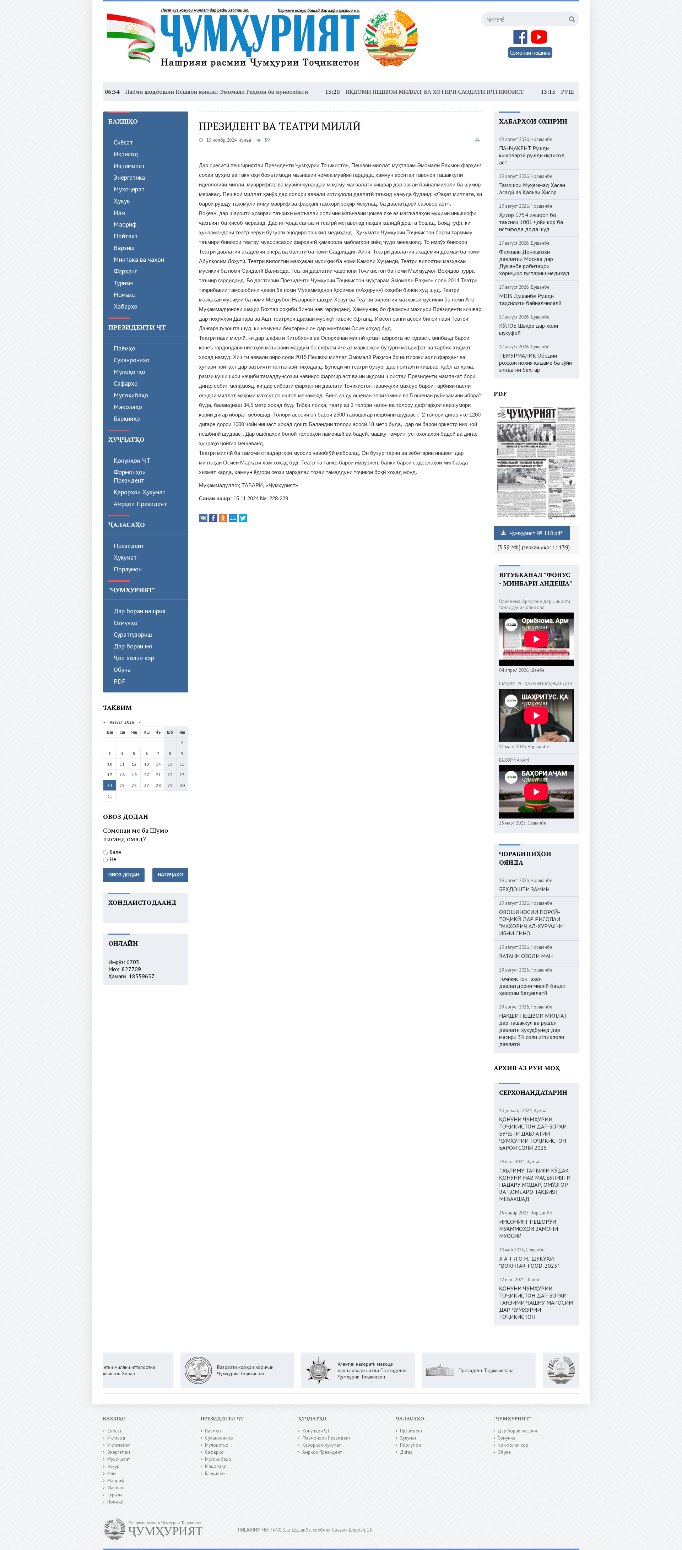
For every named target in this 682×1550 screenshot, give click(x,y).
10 (109, 764)
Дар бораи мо (133, 646)
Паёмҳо (124, 348)
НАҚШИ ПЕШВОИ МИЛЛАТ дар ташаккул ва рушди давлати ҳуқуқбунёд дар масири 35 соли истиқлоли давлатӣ (533, 1030)
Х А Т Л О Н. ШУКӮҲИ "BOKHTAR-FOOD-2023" (529, 1262)
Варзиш (124, 248)
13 (146, 764)
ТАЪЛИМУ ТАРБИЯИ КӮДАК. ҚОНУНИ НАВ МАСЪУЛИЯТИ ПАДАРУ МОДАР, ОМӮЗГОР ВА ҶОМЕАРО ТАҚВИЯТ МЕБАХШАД (534, 1184)
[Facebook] (213, 518)
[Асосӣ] (264, 42)
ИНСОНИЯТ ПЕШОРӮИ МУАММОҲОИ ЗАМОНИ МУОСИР (528, 1228)
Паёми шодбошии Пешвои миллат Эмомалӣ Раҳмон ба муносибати (157, 92)
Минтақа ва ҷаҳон (139, 259)
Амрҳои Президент (140, 504)
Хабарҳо (125, 306)
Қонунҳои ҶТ (132, 460)
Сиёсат (123, 142)
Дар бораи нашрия (140, 611)
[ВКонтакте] (203, 518)
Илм (119, 212)
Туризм (123, 283)
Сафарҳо (126, 383)
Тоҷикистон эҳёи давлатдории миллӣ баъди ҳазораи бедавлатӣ (532, 985)
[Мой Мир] (233, 518)
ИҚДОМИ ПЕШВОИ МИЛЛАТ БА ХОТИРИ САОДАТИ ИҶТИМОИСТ (375, 92)
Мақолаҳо (128, 407)
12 (134, 764)
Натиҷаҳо (170, 874)
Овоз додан (123, 874)
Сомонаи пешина (530, 52)
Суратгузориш (133, 634)
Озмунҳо (125, 623)
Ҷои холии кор (134, 658)
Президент (129, 546)
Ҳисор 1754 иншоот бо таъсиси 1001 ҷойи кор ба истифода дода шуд (531, 222)
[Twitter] (243, 518)
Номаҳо (125, 294)
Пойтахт (126, 236)
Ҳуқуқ (122, 201)
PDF (119, 681)
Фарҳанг (125, 271)
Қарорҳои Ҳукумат (140, 492)
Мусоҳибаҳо (131, 395)
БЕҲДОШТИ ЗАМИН (524, 889)
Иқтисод (126, 154)
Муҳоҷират (129, 189)
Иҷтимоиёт (129, 166)
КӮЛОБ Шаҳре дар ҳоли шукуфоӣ (528, 329)
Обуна (122, 669)
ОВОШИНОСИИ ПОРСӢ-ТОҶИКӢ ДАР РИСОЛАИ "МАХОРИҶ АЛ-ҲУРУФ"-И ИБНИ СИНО (531, 922)
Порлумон (128, 569)
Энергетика (129, 177)
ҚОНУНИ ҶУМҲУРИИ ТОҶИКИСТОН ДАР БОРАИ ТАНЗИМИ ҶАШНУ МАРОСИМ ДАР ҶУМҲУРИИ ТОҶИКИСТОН (536, 1302)
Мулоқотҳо (129, 372)
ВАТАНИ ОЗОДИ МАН (526, 955)
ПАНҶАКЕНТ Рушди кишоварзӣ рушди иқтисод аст (532, 155)
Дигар (406, 1452)
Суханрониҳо (132, 360)
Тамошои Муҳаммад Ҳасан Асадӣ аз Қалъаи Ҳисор (532, 188)
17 (109, 774)
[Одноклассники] (223, 518)
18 (122, 774)
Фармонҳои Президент (130, 476)
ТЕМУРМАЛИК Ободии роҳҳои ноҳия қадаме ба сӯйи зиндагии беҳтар (535, 362)
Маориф (125, 224)
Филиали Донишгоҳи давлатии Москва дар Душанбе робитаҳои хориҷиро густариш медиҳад (534, 262)
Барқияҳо (127, 418)
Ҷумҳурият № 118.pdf (535, 533)
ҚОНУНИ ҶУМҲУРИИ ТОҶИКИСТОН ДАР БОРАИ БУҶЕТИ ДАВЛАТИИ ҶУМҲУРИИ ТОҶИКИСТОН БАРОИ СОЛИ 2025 (533, 1133)
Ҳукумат (125, 557)
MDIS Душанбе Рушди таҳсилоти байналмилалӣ (530, 299)
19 (134, 774)
